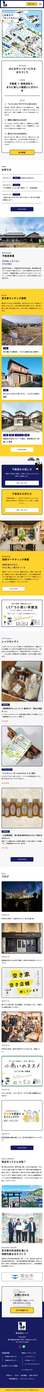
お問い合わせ (32, 4)
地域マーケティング (29, 1353)
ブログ (16, 1375)
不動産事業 (6, 1353)
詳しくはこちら (22, 483)
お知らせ (9, 1375)
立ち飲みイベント (30, 1360)
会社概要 (22, 152)
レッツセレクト (27, 1370)
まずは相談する (22, 1310)
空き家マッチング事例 (10, 1366)
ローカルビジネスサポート (32, 1364)
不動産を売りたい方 (11, 1360)
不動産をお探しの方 (11, 1356)
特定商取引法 (13, 1379)
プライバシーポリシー (27, 1379)
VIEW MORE (22, 209)
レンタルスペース (30, 1356)
